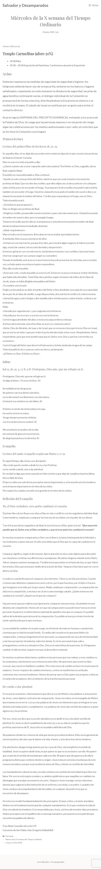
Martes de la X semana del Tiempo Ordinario (24, 839)
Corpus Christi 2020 (14, 843)
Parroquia (9, 836)
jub (57, 32)
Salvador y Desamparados (25, 5)
